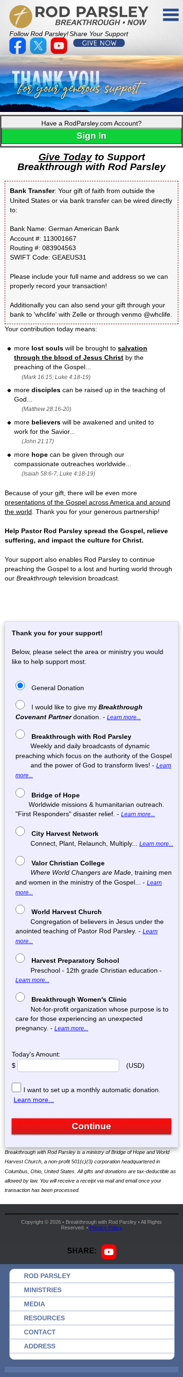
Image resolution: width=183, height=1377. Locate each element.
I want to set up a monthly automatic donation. (91, 1090)
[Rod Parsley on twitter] (39, 51)
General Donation (57, 688)
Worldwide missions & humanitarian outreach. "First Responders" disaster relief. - (89, 804)
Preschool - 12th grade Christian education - (88, 970)
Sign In (91, 136)
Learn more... (124, 717)
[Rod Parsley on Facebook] (18, 51)
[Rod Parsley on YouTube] (60, 51)
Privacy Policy (106, 1227)
